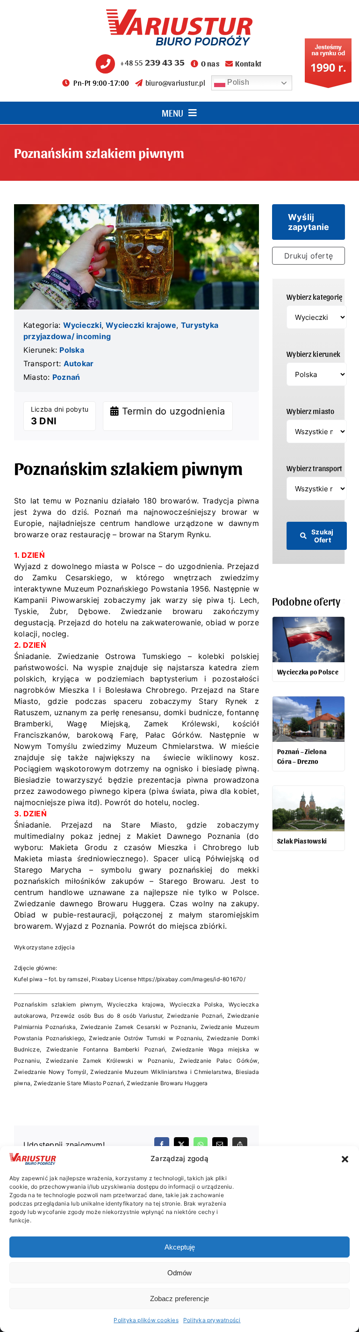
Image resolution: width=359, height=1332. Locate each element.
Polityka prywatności (212, 1320)
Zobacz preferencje (179, 1298)
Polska (71, 350)
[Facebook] (162, 1144)
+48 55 (152, 62)
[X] (181, 1144)
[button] (345, 1159)
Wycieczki (82, 325)
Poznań (66, 377)
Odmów (179, 1273)
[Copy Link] (240, 1144)
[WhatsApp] (200, 1144)
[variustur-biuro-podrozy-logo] (179, 13)
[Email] (220, 1144)
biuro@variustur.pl (175, 82)
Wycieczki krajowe (141, 325)
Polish (237, 82)
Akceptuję (180, 1247)
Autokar (79, 363)
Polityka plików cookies (146, 1320)
